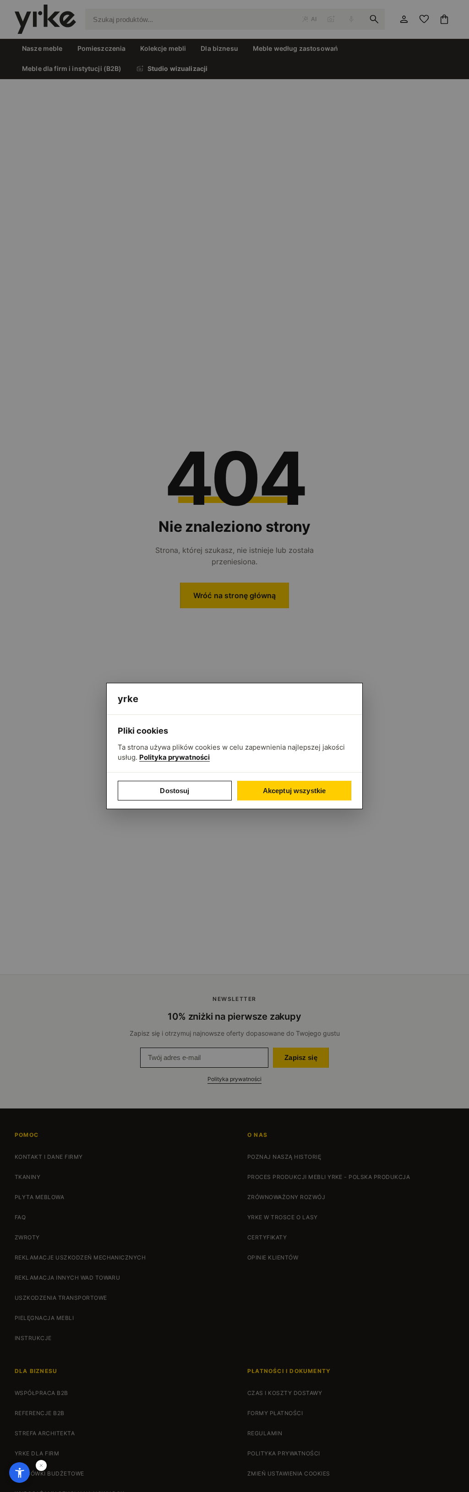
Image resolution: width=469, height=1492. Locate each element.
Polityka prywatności (174, 757)
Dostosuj (174, 791)
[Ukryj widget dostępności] (41, 1465)
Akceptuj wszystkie (294, 791)
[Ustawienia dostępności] (19, 1472)
